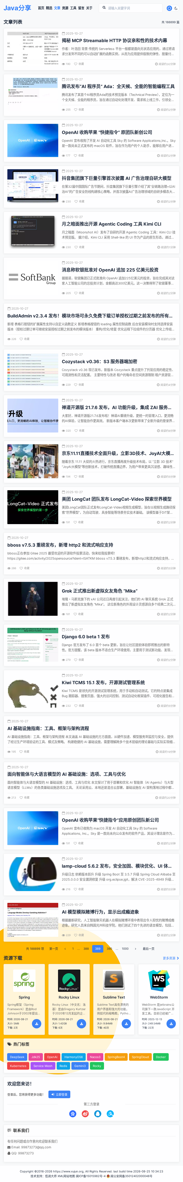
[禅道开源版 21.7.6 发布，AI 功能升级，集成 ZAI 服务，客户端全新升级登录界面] (32, 416)
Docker (161, 1057)
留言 (81, 8)
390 (109, 948)
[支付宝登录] (110, 1113)
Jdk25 (35, 1057)
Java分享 (17, 8)
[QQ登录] (97, 1113)
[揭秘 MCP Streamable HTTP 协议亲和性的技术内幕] (32, 49)
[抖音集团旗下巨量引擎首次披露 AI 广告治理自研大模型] (32, 186)
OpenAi (52, 1057)
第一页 (53, 948)
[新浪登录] (85, 1113)
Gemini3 (80, 1066)
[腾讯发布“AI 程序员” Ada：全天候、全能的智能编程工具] (32, 95)
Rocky (97, 1066)
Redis (63, 1066)
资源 (65, 8)
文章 (57, 8)
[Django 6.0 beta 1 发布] (32, 645)
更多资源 (169, 958)
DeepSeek (17, 1057)
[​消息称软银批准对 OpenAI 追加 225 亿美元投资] (32, 278)
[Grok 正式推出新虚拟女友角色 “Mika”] (32, 599)
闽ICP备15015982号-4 (91, 1176)
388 (86, 948)
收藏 (81, 64)
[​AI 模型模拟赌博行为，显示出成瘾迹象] (32, 920)
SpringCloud (140, 1057)
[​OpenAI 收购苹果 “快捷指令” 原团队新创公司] (32, 141)
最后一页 (148, 948)
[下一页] (135, 948)
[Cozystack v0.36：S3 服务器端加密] (32, 370)
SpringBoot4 (116, 1057)
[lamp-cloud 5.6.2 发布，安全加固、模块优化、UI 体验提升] (32, 874)
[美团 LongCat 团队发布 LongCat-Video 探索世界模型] (32, 507)
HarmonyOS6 (73, 1057)
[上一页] (65, 948)
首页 (41, 8)
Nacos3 (95, 1057)
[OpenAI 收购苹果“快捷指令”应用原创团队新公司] (32, 828)
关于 (89, 8)
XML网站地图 (66, 1176)
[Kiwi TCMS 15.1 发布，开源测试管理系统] (32, 691)
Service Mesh (42, 1066)
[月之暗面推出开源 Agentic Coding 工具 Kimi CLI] (32, 232)
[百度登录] (72, 1113)
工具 (73, 8)
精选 (49, 8)
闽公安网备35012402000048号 (131, 1176)
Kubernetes (18, 1066)
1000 (125, 948)
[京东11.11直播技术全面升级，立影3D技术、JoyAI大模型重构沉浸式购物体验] (32, 461)
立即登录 (61, 1094)
